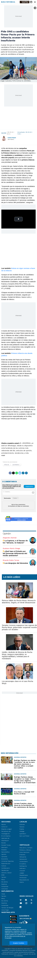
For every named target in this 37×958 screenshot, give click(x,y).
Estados (4, 849)
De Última (4, 900)
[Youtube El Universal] (21, 903)
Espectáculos (5, 863)
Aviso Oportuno (24, 852)
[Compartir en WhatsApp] (16, 473)
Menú (3, 879)
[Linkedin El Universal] (20, 907)
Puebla (22, 829)
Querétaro (23, 833)
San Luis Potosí (24, 836)
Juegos (22, 873)
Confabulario (5, 868)
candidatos (15, 464)
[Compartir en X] (13, 473)
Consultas (4, 888)
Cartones (4, 856)
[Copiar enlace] (23, 473)
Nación (3, 133)
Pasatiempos (24, 875)
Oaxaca (22, 826)
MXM (2, 875)
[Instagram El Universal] (26, 903)
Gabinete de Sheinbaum (5, 839)
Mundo (3, 843)
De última (4, 882)
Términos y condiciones (15, 945)
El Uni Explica (5, 836)
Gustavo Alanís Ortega (11, 548)
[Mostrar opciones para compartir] (35, 8)
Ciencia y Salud (6, 872)
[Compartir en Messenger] (19, 473)
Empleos (22, 854)
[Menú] (35, 2)
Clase (3, 894)
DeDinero (23, 868)
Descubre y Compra (26, 847)
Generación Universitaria (24, 860)
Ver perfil (11, 139)
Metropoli (4, 847)
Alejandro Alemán (10, 538)
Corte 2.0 (4, 826)
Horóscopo (23, 877)
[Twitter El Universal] (31, 900)
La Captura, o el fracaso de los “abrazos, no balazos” (15, 542)
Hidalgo (22, 831)
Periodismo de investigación (6, 832)
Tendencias (5, 870)
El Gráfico (23, 863)
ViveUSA (22, 870)
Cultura (3, 865)
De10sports (23, 866)
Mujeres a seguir (6, 829)
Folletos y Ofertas (25, 850)
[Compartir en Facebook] (10, 473)
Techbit (3, 877)
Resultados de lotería (24, 881)
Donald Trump (6, 845)
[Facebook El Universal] (26, 900)
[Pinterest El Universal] (31, 903)
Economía (4, 859)
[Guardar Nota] (26, 473)
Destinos (4, 884)
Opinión (7, 533)
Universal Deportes (7, 861)
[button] (24, 2)
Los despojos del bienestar (16, 563)
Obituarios (23, 857)
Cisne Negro (5, 910)
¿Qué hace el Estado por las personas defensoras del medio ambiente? (15, 553)
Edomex (22, 824)
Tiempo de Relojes (7, 907)
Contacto (26, 945)
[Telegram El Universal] (20, 900)
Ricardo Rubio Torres (11, 560)
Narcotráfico (5, 852)
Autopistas (4, 886)
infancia (6, 464)
